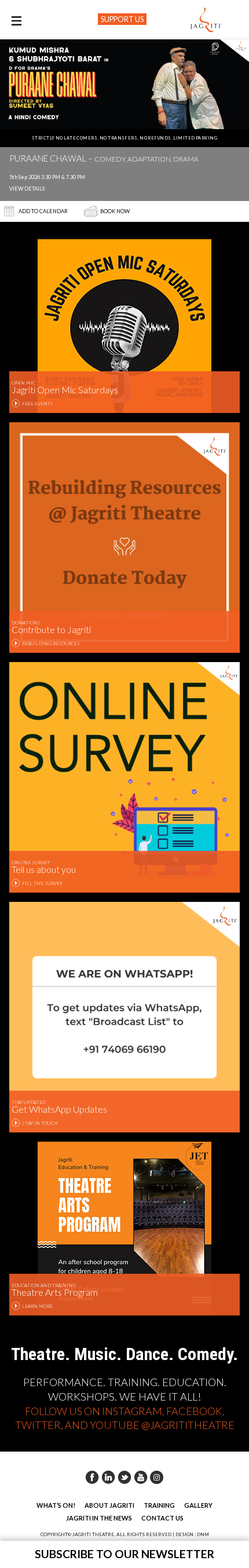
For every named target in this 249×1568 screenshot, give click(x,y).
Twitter (124, 1477)
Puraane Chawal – (104, 158)
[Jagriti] (206, 20)
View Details (27, 188)
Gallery (198, 1505)
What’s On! (55, 1505)
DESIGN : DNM (192, 1534)
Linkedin (108, 1477)
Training (159, 1505)
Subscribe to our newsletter (124, 1553)
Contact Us (162, 1518)
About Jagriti (109, 1505)
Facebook (92, 1477)
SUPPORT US (122, 19)
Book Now (115, 211)
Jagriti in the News (99, 1518)
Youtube (141, 1477)
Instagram (157, 1477)
